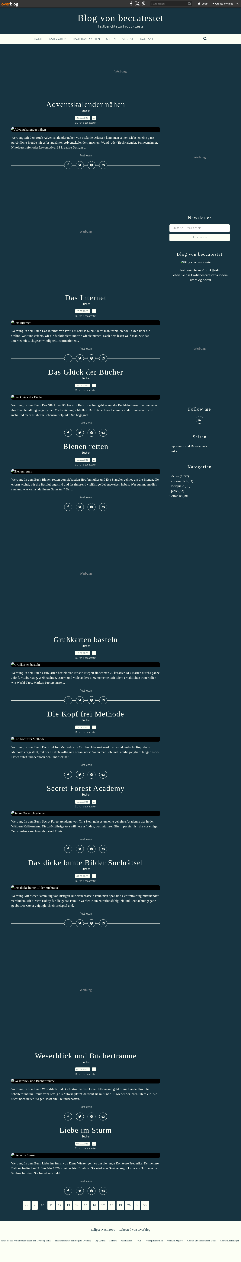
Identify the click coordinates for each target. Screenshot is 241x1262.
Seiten (111, 39)
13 (68, 1205)
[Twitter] (137, 4)
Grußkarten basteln (85, 639)
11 (51, 1205)
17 (103, 1205)
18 (111, 1205)
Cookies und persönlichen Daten (201, 1240)
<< (26, 1205)
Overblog (144, 1229)
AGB (139, 1240)
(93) (181, 481)
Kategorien (57, 39)
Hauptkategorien (86, 39)
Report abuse (126, 1240)
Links (173, 451)
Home (38, 39)
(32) (176, 491)
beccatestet (207, 275)
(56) (179, 486)
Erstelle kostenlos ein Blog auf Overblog (73, 1240)
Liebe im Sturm (85, 1130)
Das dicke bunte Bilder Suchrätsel (85, 862)
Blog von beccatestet (120, 18)
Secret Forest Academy (86, 788)
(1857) (179, 476)
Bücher (86, 111)
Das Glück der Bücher (85, 372)
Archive (128, 39)
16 (94, 1205)
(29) (178, 496)
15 (85, 1205)
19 (120, 1205)
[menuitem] (38, 39)
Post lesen (86, 155)
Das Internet (86, 297)
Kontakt (146, 39)
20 (129, 1205)
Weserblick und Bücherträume (86, 1056)
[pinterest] (143, 4)
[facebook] (131, 4)
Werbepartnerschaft (154, 1240)
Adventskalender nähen (85, 104)
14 (77, 1205)
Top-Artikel (100, 1240)
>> (145, 1205)
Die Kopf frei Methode (85, 714)
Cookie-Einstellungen (229, 1240)
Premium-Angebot (175, 1240)
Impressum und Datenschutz (188, 446)
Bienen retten (85, 446)
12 (59, 1205)
